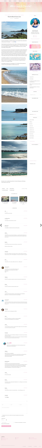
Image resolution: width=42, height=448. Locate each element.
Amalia (6, 284)
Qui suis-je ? (3, 437)
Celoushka (6, 395)
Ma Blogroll (17, 437)
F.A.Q (16, 438)
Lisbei (5, 316)
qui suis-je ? (35, 35)
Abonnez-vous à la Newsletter (35, 38)
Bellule (6, 379)
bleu (7, 188)
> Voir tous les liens (32, 141)
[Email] (26, 188)
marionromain (7, 299)
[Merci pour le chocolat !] (21, 7)
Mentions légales (32, 437)
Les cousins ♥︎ (14, 202)
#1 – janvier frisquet (5, 202)
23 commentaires (16, 18)
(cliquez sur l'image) (35, 60)
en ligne (32, 163)
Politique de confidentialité (33, 438)
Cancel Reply (26, 401)
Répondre (25, 218)
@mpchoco (34, 114)
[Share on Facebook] (22, 188)
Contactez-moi (4, 439)
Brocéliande (12, 188)
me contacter (35, 36)
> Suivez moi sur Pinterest (33, 160)
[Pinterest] (25, 188)
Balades (3, 188)
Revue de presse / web (5, 438)
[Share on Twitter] (23, 188)
